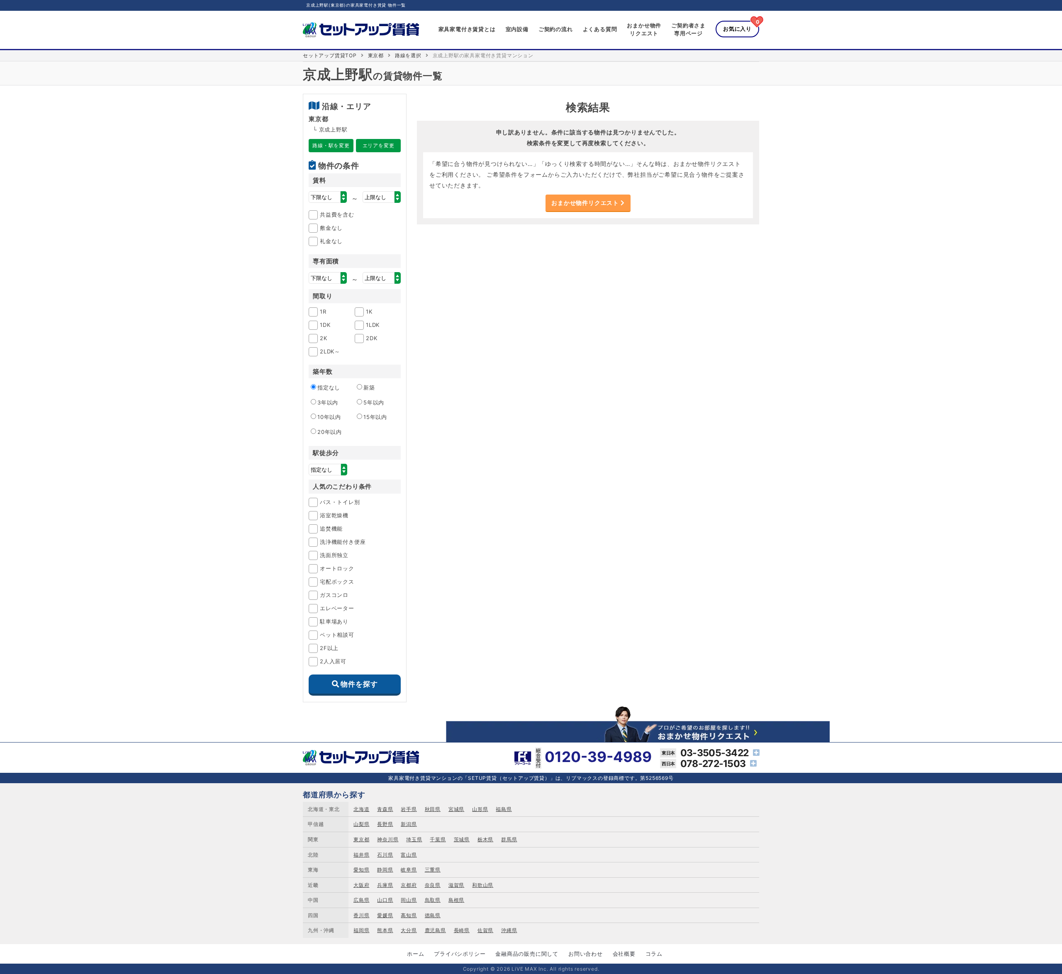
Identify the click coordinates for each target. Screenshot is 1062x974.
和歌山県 (482, 885)
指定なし (328, 387)
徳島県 (433, 915)
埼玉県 (414, 839)
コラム (654, 953)
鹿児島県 (435, 930)
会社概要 (624, 953)
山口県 (385, 900)
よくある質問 (600, 29)
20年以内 (329, 432)
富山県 (409, 855)
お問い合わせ (585, 953)
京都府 (409, 885)
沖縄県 (509, 930)
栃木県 (485, 839)
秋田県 (433, 809)
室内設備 (517, 29)
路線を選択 (408, 55)
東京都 (376, 55)
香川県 (361, 915)
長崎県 (462, 930)
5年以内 (373, 402)
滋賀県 (456, 885)
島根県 (456, 900)
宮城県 (456, 809)
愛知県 (361, 870)
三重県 (433, 870)
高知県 (409, 915)
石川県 (385, 855)
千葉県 (438, 839)
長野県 (385, 824)
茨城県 (462, 839)
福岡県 (361, 930)
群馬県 (509, 839)
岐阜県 (409, 870)
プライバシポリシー (459, 953)
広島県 (361, 900)
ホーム (415, 953)
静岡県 (385, 870)
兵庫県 (385, 885)
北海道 (361, 809)
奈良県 (433, 885)
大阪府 (361, 885)
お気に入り (737, 28)
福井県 (361, 855)
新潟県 (409, 824)
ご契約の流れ (555, 29)
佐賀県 (485, 930)
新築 (369, 387)
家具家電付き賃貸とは (467, 29)
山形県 (480, 809)
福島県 (504, 809)
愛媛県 (385, 915)
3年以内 (327, 402)
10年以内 (329, 417)
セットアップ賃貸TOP (330, 55)
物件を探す (359, 684)
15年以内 (375, 417)
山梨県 (361, 824)
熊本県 (385, 930)
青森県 (385, 809)
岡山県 (409, 900)
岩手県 (409, 809)
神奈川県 (387, 839)
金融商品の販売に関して (526, 953)
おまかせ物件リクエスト (586, 202)
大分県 (409, 930)
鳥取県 (433, 900)
